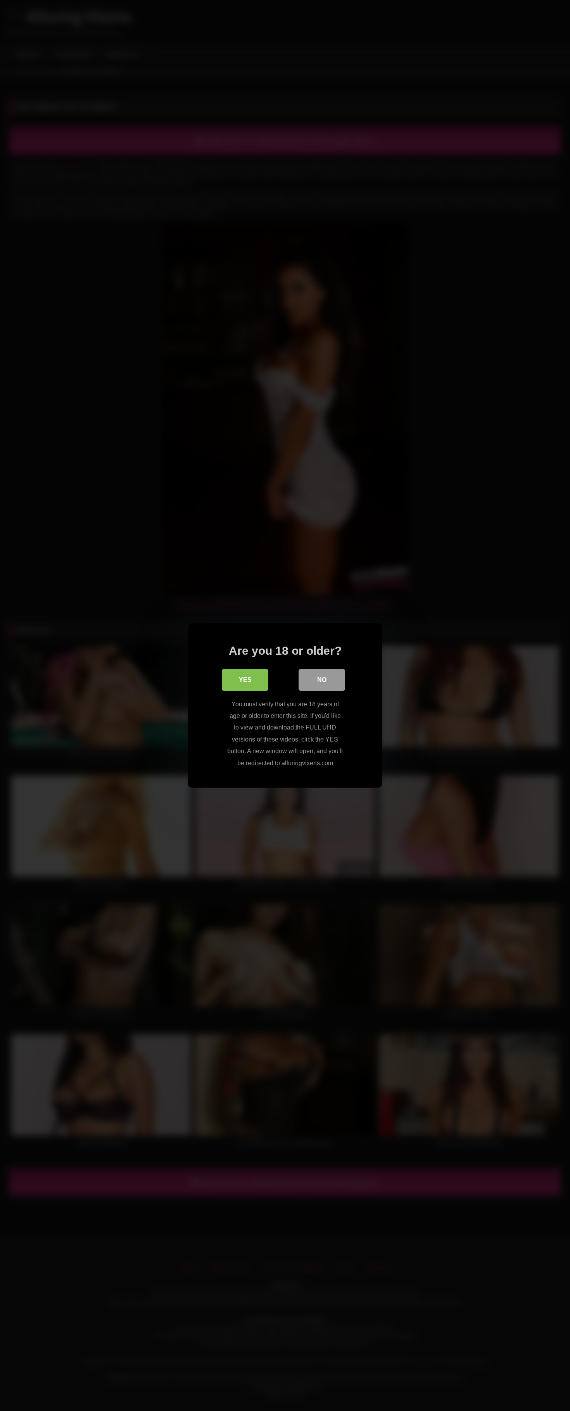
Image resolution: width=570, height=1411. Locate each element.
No (321, 679)
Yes (245, 679)
